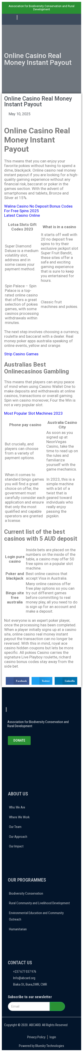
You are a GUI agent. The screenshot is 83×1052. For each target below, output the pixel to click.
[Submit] (57, 1006)
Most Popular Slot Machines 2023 (33, 413)
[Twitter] (23, 757)
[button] (61, 19)
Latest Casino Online (22, 215)
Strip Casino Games (21, 354)
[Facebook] (17, 757)
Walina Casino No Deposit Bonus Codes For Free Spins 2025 (38, 208)
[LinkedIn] (29, 757)
